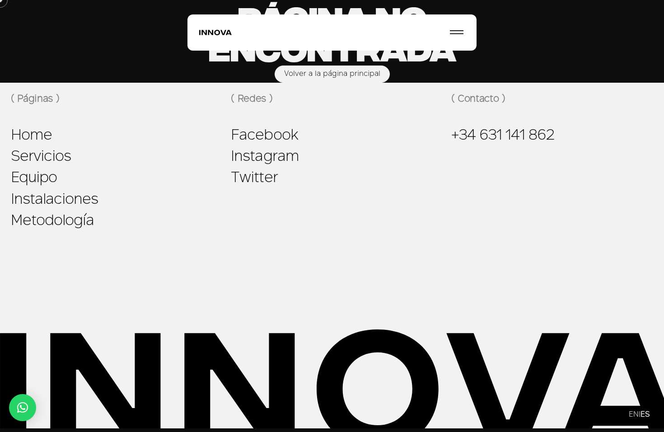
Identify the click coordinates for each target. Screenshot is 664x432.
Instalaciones (54, 200)
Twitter (254, 178)
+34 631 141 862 (503, 136)
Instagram (265, 157)
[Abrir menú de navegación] (457, 32)
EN (634, 414)
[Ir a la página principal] (215, 33)
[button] (22, 407)
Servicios (41, 157)
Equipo (34, 178)
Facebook (264, 136)
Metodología (52, 221)
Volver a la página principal (332, 74)
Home (31, 136)
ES (645, 414)
